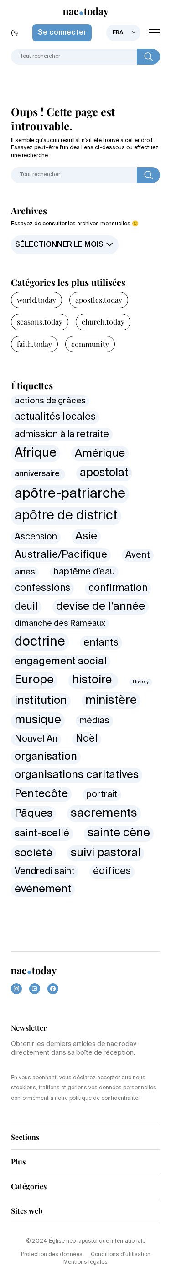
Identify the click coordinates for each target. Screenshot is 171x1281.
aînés (25, 572)
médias (94, 721)
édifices (112, 871)
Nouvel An (36, 739)
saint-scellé (42, 834)
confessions (42, 588)
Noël (87, 739)
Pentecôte (41, 793)
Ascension (36, 537)
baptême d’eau (84, 572)
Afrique (36, 453)
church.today (103, 321)
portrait (102, 794)
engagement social (61, 661)
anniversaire (38, 474)
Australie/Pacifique (61, 555)
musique (38, 720)
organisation (46, 757)
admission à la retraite (62, 434)
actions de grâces (50, 400)
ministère (111, 701)
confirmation (117, 588)
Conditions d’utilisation (120, 1254)
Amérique (100, 453)
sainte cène (119, 833)
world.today (36, 300)
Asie (86, 536)
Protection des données (52, 1254)
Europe (34, 680)
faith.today (34, 344)
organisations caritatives (77, 775)
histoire (93, 680)
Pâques (33, 813)
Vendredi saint (45, 871)
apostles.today (98, 300)
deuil (26, 607)
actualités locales (55, 417)
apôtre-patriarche (70, 494)
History (141, 682)
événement (43, 889)
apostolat (104, 473)
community (90, 344)
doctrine (40, 641)
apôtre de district (66, 515)
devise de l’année (100, 606)
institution (41, 700)
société (33, 853)
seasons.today (39, 321)
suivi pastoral (105, 853)
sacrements (104, 813)
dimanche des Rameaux (60, 624)
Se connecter (62, 32)
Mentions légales (85, 1262)
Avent (137, 555)
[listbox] (123, 33)
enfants (101, 643)
